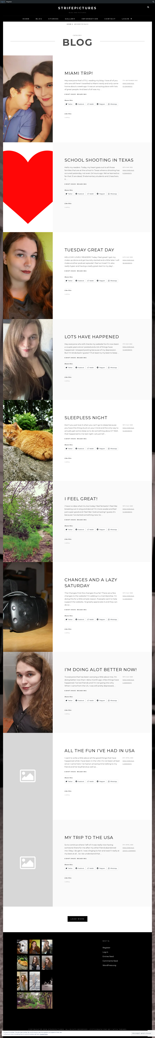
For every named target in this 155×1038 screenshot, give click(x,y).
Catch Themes (119, 1029)
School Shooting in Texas (99, 160)
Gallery (70, 19)
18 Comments (127, 263)
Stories (53, 19)
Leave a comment (129, 850)
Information (90, 19)
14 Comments (127, 599)
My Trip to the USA (89, 837)
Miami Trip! (79, 73)
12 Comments (127, 512)
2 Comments (127, 683)
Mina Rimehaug (128, 83)
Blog (39, 19)
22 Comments (127, 86)
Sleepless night (86, 417)
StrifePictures (77, 8)
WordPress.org (109, 965)
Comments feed (110, 961)
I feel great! (81, 498)
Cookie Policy (44, 1034)
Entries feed (108, 956)
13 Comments (127, 350)
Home (26, 19)
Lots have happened (92, 336)
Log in (3, 2)
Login (125, 19)
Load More (78, 919)
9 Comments (127, 173)
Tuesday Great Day (89, 249)
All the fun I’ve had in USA (100, 750)
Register (9, 2)
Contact (110, 19)
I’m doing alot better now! (101, 669)
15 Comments (127, 431)
